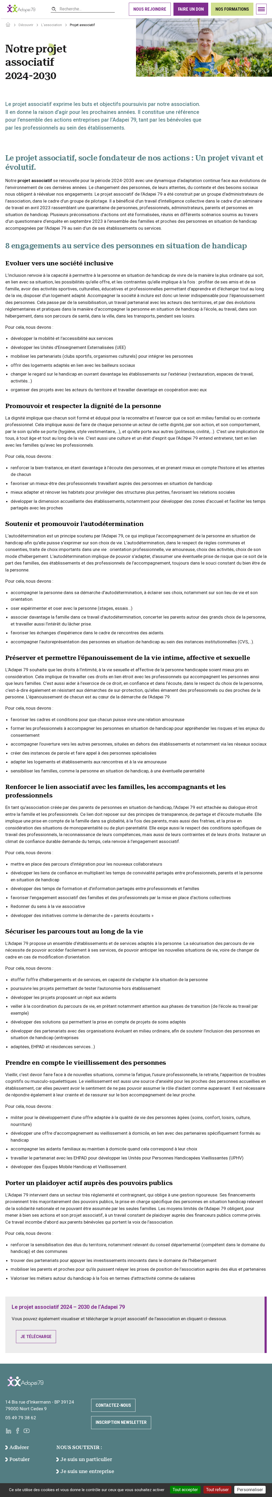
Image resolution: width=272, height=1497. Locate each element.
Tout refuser (217, 1489)
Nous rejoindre (149, 9)
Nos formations (232, 9)
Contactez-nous (113, 1405)
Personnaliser (250, 1489)
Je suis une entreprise (87, 1471)
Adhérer (19, 1447)
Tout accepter (185, 1489)
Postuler (19, 1459)
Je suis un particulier (86, 1459)
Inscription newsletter (121, 1422)
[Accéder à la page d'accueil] (8, 25)
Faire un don (191, 9)
